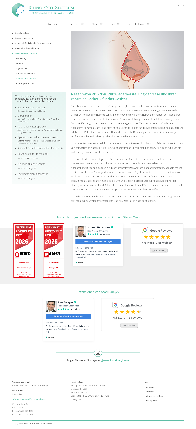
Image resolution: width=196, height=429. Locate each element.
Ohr (113, 24)
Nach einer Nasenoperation (40, 129)
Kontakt (149, 382)
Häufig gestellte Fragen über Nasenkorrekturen (32, 156)
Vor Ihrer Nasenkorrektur (31, 109)
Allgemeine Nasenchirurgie (27, 48)
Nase (95, 24)
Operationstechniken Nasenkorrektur (39, 140)
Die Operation (38, 118)
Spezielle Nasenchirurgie (26, 53)
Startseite (53, 24)
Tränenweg (21, 58)
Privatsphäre (151, 400)
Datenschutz (151, 391)
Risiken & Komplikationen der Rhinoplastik (40, 148)
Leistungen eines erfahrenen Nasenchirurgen (32, 176)
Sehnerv (19, 63)
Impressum (150, 387)
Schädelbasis (136, 24)
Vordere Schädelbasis (25, 73)
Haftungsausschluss (154, 396)
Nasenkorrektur (22, 33)
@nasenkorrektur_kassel (115, 360)
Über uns (73, 24)
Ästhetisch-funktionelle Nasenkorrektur (33, 43)
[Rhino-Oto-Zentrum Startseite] (43, 10)
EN (183, 5)
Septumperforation (25, 83)
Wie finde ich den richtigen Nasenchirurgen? (31, 166)
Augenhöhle (21, 68)
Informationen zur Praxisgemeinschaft (29, 399)
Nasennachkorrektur (24, 38)
